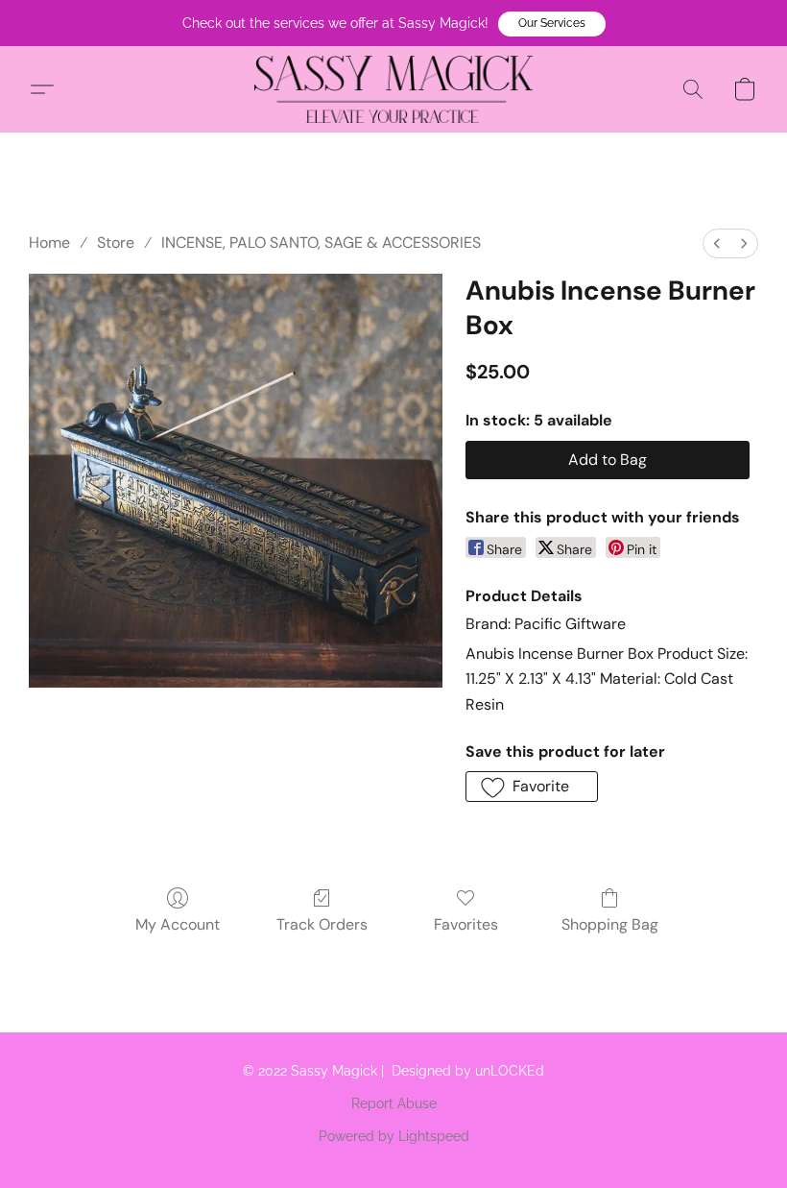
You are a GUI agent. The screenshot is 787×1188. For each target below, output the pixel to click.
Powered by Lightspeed (394, 1136)
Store (115, 242)
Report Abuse (394, 1103)
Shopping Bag (609, 924)
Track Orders (322, 924)
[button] (552, 24)
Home (49, 242)
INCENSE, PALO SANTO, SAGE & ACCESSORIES (321, 242)
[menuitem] (717, 243)
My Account (177, 924)
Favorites (466, 924)
